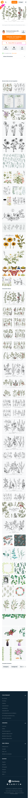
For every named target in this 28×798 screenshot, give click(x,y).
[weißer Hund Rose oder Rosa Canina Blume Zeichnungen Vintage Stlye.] (13, 298)
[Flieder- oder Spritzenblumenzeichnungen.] (6, 125)
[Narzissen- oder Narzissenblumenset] (13, 149)
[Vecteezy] (2, 2)
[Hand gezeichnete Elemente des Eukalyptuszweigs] (8, 98)
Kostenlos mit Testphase (14, 37)
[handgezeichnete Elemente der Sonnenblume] (13, 165)
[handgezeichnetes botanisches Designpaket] (13, 182)
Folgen (23, 32)
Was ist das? (14, 53)
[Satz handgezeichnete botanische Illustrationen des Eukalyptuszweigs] (9, 242)
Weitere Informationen (8, 55)
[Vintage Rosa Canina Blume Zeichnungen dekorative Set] (13, 198)
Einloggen (21, 2)
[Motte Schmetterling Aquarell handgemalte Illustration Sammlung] (13, 312)
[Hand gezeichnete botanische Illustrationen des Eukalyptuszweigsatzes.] (13, 349)
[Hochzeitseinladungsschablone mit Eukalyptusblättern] (13, 111)
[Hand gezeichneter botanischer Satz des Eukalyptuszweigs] (9, 136)
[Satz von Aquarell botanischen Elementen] (9, 222)
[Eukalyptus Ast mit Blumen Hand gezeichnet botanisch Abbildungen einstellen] (8, 672)
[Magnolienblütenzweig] (13, 255)
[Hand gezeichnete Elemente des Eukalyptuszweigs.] (7, 87)
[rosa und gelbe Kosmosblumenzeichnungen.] (6, 232)
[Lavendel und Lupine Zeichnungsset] (6, 322)
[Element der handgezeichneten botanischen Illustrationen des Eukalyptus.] (7, 570)
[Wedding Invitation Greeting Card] (18, 724)
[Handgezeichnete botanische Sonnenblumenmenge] (13, 282)
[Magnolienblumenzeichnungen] (9, 332)
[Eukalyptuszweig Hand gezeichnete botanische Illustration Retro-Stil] (8, 579)
